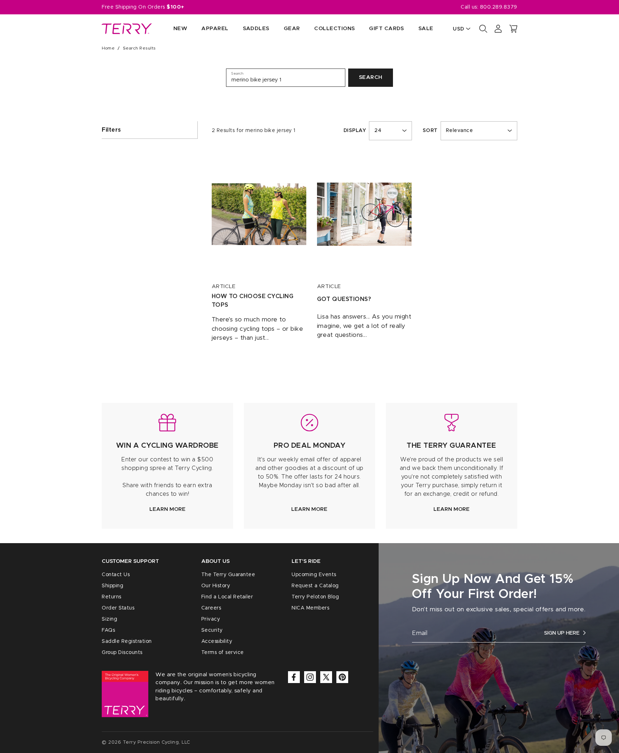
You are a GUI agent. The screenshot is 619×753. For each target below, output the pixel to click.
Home (108, 48)
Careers (211, 608)
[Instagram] (310, 677)
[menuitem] (173, 28)
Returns (111, 596)
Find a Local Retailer (227, 596)
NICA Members (310, 608)
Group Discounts (122, 652)
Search (371, 77)
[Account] (498, 29)
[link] (167, 466)
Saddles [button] (256, 28)
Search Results (139, 48)
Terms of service (222, 652)
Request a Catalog (315, 585)
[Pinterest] (342, 677)
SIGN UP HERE (562, 633)
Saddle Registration (127, 641)
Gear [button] (292, 28)
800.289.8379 (498, 7)
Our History (215, 585)
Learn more (167, 509)
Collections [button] (334, 28)
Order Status (118, 608)
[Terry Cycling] (127, 28)
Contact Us (116, 574)
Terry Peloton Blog (315, 596)
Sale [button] (425, 28)
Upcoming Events (314, 574)
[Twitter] (326, 677)
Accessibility (216, 641)
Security (212, 630)
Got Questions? (344, 299)
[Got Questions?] (364, 214)
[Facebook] (294, 677)
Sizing (109, 619)
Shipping (112, 585)
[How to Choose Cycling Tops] (259, 214)
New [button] (180, 28)
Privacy (210, 619)
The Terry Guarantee (228, 574)
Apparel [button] (214, 28)
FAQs (108, 630)
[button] (513, 29)
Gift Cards (386, 28)
